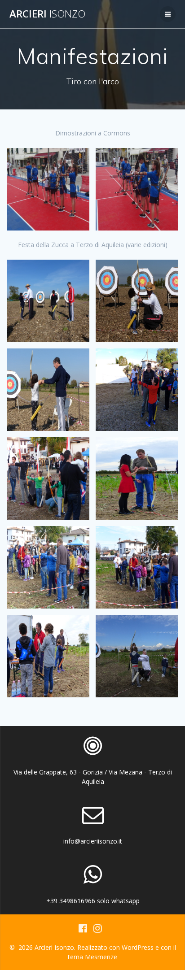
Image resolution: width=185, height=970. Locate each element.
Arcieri (47, 14)
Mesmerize (101, 957)
